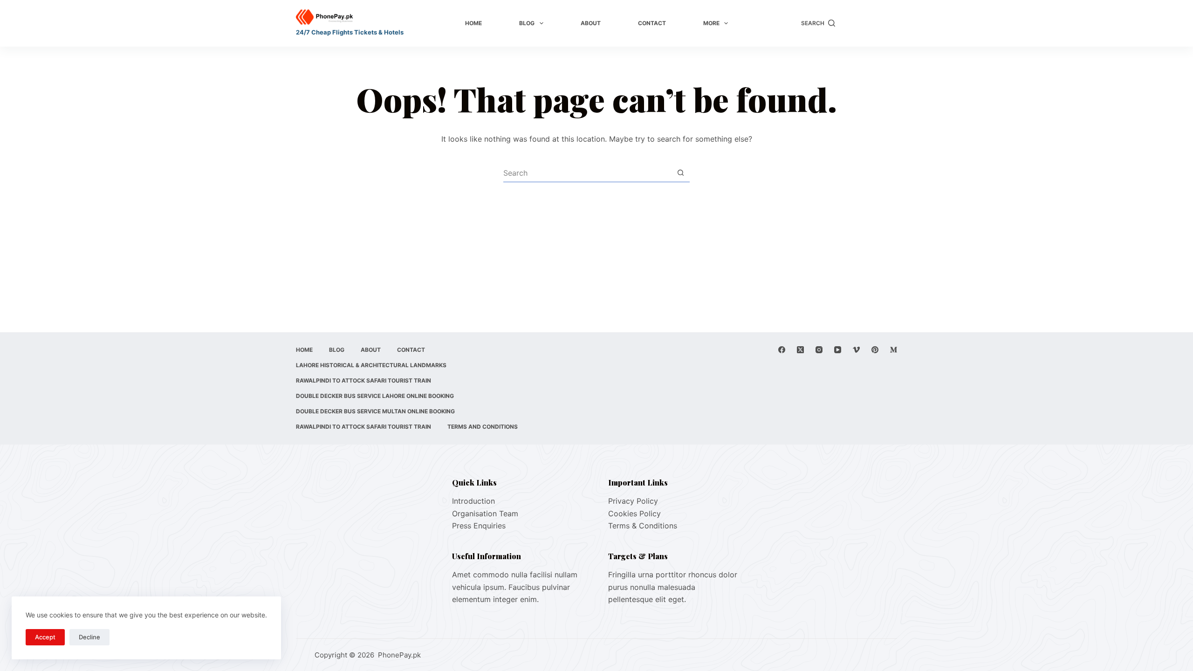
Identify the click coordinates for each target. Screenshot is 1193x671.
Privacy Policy (633, 501)
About (591, 23)
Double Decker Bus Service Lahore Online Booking (375, 395)
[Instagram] (819, 349)
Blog (527, 23)
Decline (89, 637)
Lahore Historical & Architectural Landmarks (371, 365)
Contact (652, 23)
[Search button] (680, 173)
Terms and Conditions (482, 426)
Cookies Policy (634, 513)
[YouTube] (837, 349)
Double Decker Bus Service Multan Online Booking (375, 411)
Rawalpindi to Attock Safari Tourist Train (363, 380)
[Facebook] (781, 349)
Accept (45, 637)
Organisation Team (485, 513)
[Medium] (893, 349)
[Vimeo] (856, 349)
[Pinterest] (874, 349)
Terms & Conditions (642, 525)
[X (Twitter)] (800, 349)
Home (473, 23)
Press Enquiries (479, 525)
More (711, 23)
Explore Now (870, 23)
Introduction (473, 501)
